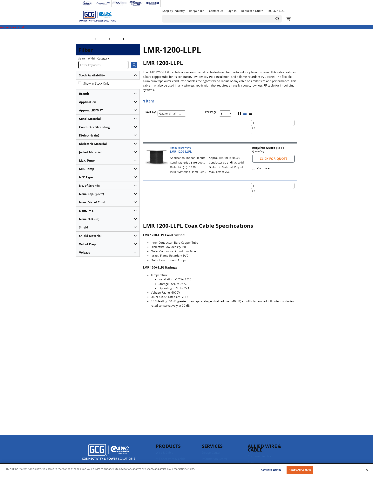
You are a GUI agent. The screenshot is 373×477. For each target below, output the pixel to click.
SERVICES (212, 446)
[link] (252, 133)
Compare (263, 168)
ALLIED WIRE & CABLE (264, 448)
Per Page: (211, 112)
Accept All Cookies (300, 469)
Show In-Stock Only (96, 83)
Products (168, 446)
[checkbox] (79, 82)
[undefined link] (87, 3)
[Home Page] (101, 16)
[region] (186, 470)
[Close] (367, 469)
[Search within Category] (134, 65)
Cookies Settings (271, 469)
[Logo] (108, 452)
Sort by (150, 112)
